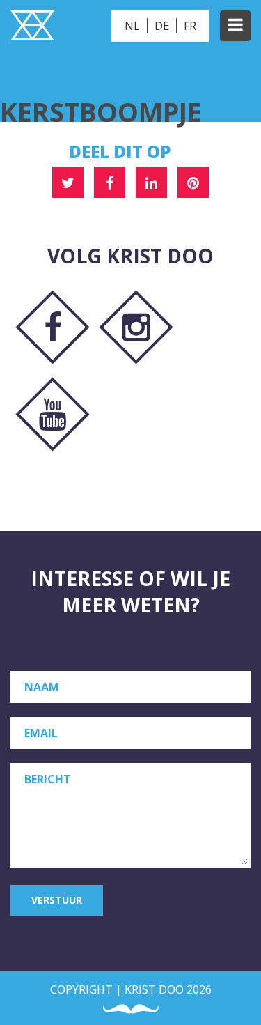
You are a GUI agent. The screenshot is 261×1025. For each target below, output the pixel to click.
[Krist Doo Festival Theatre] (32, 27)
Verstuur (56, 900)
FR (190, 25)
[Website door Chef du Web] (131, 1009)
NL (132, 25)
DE (162, 25)
